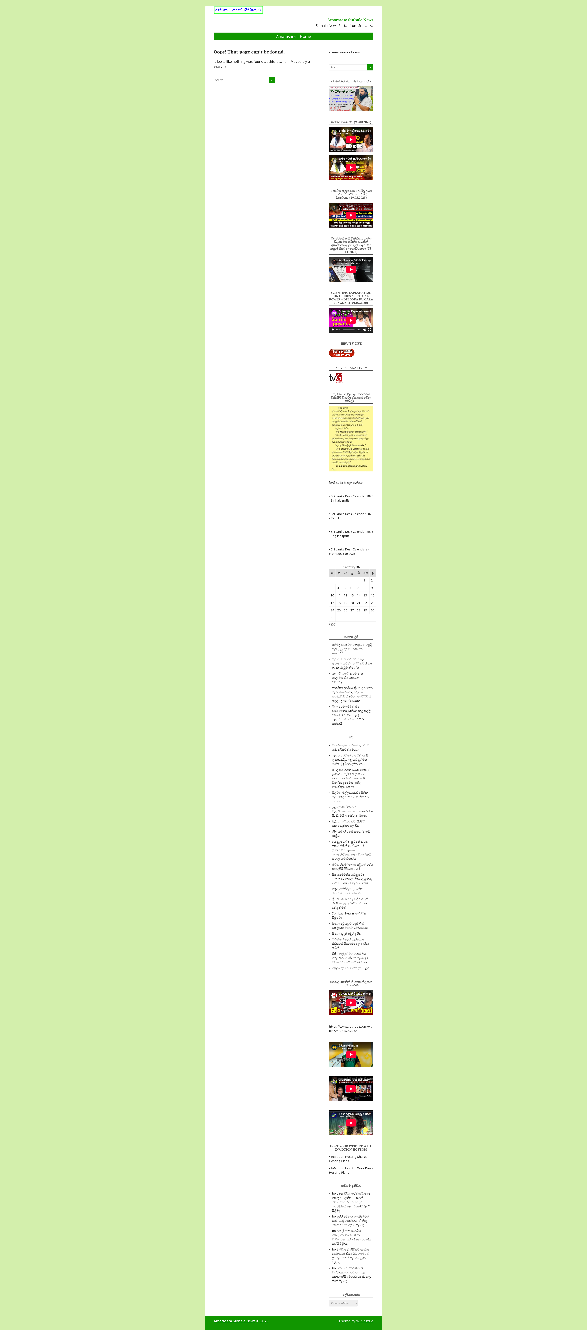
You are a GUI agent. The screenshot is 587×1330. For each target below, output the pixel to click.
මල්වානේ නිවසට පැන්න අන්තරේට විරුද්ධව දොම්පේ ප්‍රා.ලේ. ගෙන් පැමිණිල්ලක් (350, 1253)
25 (339, 610)
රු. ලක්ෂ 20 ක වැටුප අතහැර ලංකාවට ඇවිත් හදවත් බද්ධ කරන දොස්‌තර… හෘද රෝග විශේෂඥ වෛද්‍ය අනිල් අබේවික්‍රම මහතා (350, 778)
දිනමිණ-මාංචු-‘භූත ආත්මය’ (346, 483)
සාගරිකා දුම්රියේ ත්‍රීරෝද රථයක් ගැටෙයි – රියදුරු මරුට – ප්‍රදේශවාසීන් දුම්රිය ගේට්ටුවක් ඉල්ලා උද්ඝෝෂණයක (352, 694)
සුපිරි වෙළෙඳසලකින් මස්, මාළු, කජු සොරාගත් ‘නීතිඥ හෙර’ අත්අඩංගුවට (350, 1220)
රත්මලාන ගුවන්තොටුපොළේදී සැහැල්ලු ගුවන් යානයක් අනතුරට (352, 649)
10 (332, 595)
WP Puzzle (364, 1320)
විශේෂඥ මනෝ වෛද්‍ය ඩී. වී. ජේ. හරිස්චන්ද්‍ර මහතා (351, 747)
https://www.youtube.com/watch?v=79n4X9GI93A (350, 1028)
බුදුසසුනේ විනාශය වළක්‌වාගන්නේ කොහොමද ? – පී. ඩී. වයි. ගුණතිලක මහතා (352, 811)
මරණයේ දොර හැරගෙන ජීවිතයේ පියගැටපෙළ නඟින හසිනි (350, 943)
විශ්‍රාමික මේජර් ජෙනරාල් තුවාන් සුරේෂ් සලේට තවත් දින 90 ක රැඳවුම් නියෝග (352, 663)
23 (372, 603)
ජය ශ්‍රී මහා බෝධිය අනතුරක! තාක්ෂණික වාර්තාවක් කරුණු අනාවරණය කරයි (351, 1237)
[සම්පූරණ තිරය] (369, 329)
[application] (351, 320)
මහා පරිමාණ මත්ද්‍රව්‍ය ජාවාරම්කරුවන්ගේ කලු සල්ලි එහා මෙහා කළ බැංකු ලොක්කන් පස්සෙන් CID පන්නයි (351, 715)
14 (358, 595)
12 (345, 595)
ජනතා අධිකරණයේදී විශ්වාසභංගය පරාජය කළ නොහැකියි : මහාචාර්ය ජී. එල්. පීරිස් (351, 1274)
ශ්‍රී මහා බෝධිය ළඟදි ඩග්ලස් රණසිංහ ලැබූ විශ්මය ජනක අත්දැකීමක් (350, 903)
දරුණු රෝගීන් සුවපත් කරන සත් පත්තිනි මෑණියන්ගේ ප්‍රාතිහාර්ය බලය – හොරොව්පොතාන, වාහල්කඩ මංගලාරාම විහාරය (351, 850)
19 (345, 603)
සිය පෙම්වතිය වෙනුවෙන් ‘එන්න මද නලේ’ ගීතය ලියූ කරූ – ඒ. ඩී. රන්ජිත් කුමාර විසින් (352, 878)
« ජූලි (332, 624)
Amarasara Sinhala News (350, 20)
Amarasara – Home (293, 36)
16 (372, 595)
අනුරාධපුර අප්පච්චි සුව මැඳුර (350, 968)
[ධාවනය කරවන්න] (332, 329)
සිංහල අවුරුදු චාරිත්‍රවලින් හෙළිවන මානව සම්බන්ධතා (350, 925)
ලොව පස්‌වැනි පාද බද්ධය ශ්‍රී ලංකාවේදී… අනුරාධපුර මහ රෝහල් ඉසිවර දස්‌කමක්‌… (350, 759)
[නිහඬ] (364, 329)
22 (365, 603)
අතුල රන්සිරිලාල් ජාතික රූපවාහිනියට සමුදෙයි (347, 891)
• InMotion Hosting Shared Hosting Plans (348, 1159)
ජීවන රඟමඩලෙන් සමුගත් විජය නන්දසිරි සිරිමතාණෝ (352, 866)
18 (339, 603)
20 (352, 603)
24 (332, 610)
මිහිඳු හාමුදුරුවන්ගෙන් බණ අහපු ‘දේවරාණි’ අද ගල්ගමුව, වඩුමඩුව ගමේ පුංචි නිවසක (350, 958)
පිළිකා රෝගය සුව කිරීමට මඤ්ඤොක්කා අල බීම (348, 823)
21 (358, 603)
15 (365, 595)
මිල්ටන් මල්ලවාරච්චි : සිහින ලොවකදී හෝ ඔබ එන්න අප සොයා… (350, 797)
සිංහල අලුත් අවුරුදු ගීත (346, 933)
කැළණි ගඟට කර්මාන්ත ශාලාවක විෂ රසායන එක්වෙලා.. (347, 677)
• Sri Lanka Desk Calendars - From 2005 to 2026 (349, 551)
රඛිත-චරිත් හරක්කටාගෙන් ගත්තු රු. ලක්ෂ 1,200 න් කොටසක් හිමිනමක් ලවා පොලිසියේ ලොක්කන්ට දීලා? (351, 1199)
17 (332, 603)
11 (339, 595)
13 (352, 595)
